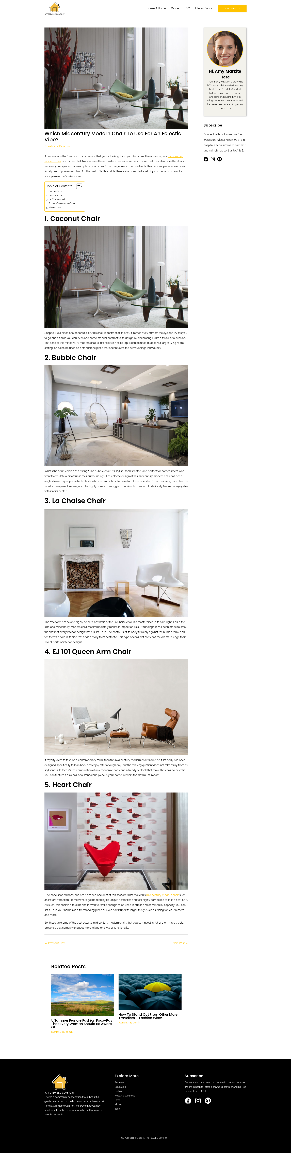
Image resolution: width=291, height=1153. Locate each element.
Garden (175, 8)
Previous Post (55, 943)
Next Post (180, 943)
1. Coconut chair (55, 191)
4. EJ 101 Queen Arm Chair (60, 203)
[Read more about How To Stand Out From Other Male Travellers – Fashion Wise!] (150, 991)
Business (119, 1082)
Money (118, 1104)
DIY (188, 8)
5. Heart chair (53, 207)
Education (120, 1087)
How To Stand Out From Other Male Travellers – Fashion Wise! (148, 1016)
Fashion (51, 146)
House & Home (156, 8)
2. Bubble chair (54, 195)
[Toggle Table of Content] (77, 186)
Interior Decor (203, 8)
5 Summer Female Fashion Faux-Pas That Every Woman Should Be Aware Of (81, 1024)
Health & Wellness (125, 1095)
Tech (117, 1108)
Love (117, 1100)
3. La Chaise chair (56, 199)
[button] (232, 8)
